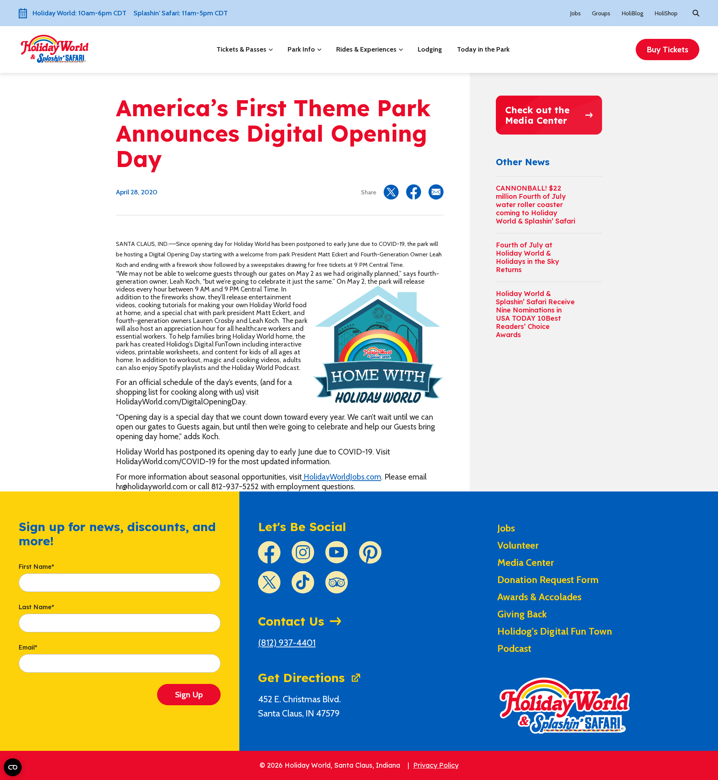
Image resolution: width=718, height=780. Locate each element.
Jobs (575, 13)
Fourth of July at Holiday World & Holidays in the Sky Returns (527, 257)
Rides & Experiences (366, 49)
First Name (36, 567)
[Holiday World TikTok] (303, 582)
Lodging (430, 49)
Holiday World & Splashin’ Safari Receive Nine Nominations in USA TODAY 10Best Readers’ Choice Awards (535, 314)
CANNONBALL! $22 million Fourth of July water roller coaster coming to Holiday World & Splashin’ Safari (535, 204)
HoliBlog (632, 13)
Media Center (525, 562)
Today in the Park (483, 49)
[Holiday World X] (269, 582)
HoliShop (666, 13)
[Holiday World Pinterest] (370, 552)
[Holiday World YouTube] (336, 552)
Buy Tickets (667, 49)
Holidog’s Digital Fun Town (554, 631)
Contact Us (291, 621)
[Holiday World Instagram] (303, 552)
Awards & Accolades (539, 597)
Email (28, 647)
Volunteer (517, 545)
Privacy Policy (435, 765)
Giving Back (522, 614)
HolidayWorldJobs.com (341, 476)
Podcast (514, 648)
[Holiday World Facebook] (269, 552)
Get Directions (301, 677)
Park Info (301, 49)
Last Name (36, 607)
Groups (601, 13)
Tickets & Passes (241, 49)
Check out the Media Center (537, 115)
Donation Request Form (548, 580)
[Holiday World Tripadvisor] (336, 582)
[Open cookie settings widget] (13, 767)
